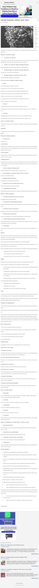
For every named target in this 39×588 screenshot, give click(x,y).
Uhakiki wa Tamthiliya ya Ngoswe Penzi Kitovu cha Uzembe (16, 569)
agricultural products (12, 60)
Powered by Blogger (19, 583)
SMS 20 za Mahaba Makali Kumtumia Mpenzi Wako (14, 557)
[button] (37, 20)
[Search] (37, 2)
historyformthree (4, 506)
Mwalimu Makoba (9, 2)
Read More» (34, 553)
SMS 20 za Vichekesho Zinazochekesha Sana (12, 545)
